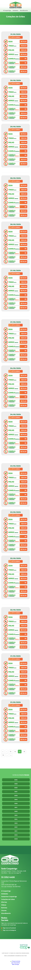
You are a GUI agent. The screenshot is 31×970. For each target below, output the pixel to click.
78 (24, 751)
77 (19, 751)
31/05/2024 (15, 34)
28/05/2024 (15, 178)
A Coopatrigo (7, 10)
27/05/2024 (15, 270)
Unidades (15, 10)
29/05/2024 (15, 80)
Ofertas (4, 902)
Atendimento (24, 10)
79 (3, 755)
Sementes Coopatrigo (9, 896)
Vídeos (3, 905)
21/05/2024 (15, 656)
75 (10, 751)
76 (15, 751)
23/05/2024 (15, 466)
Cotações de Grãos (8, 899)
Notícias (4, 908)
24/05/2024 (15, 368)
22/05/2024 (15, 558)
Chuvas (3, 910)
